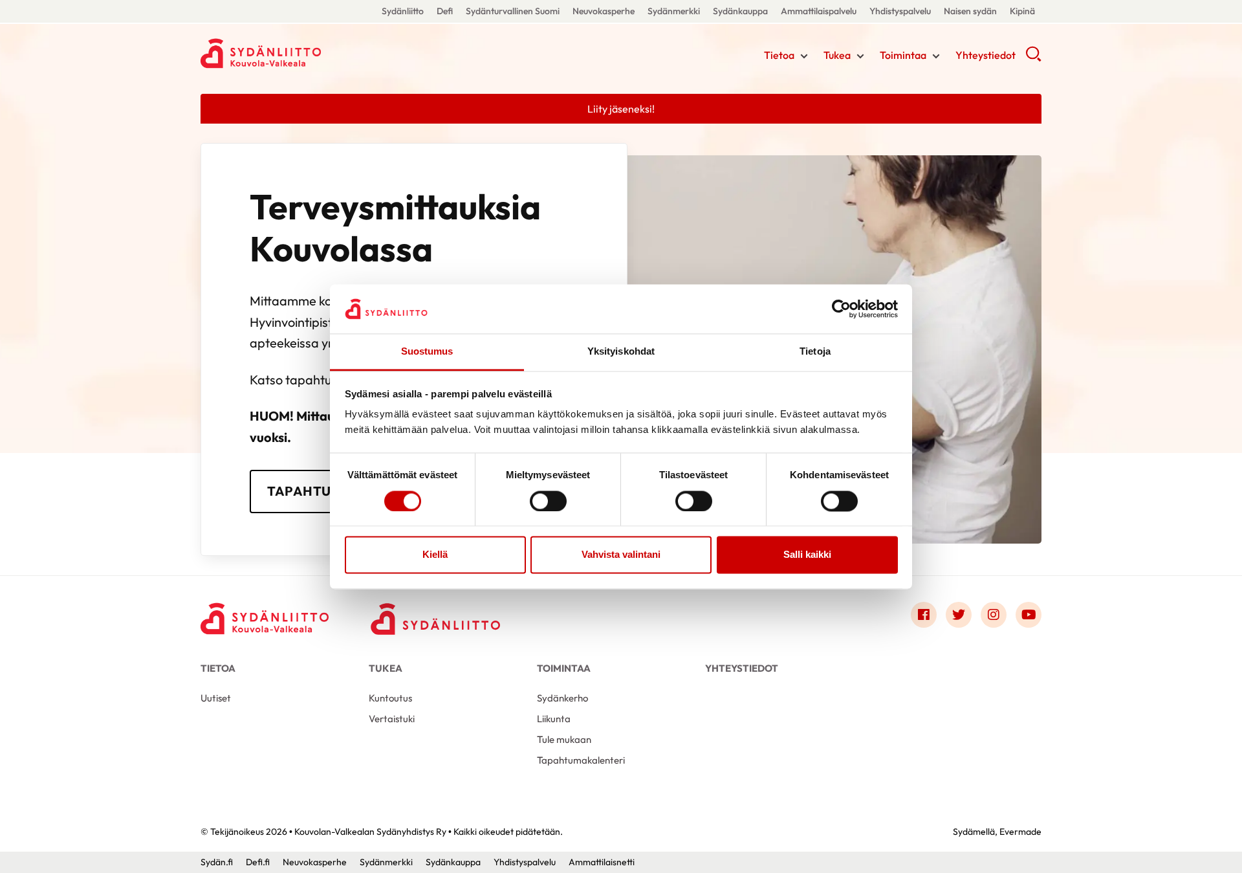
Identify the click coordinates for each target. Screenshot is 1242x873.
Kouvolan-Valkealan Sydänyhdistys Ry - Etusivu (304, 54)
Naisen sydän (970, 11)
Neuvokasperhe (603, 11)
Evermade (1020, 831)
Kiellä (435, 554)
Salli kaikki (807, 554)
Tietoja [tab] (815, 351)
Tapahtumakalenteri (581, 760)
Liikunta (554, 719)
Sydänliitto (403, 11)
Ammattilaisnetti (602, 862)
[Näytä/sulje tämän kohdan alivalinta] (804, 56)
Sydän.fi (217, 862)
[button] (1033, 58)
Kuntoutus (390, 698)
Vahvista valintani (621, 554)
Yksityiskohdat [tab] (621, 351)
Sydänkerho (562, 698)
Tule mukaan (564, 739)
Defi (445, 11)
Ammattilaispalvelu (818, 11)
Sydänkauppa (740, 11)
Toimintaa (903, 55)
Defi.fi (258, 862)
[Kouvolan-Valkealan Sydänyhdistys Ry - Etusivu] (265, 618)
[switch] (548, 501)
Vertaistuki (392, 719)
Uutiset (216, 698)
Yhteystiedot (985, 55)
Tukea (837, 55)
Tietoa (779, 55)
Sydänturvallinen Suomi (513, 11)
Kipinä (1022, 11)
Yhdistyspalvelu (900, 11)
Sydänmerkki (674, 11)
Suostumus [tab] (427, 351)
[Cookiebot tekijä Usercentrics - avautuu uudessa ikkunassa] (841, 308)
